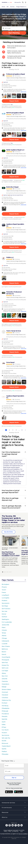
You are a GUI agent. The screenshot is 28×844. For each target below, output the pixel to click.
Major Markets (8, 580)
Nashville (4, 719)
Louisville (4, 643)
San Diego (5, 606)
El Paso (4, 727)
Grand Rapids (6, 657)
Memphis (4, 716)
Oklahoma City (6, 700)
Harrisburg (5, 705)
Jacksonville (5, 625)
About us (4, 817)
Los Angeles (5, 598)
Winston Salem (6, 689)
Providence (5, 714)
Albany (4, 673)
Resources (5, 812)
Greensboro (5, 684)
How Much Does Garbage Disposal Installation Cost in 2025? (11, 554)
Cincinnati (5, 692)
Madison (4, 751)
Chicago (4, 638)
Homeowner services (8, 802)
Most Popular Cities (7, 761)
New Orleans (6, 646)
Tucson (4, 590)
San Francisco (6, 608)
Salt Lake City (6, 738)
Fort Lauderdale (7, 622)
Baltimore (5, 649)
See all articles (8, 532)
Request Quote (14, 101)
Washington (5, 619)
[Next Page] (25, 430)
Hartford (4, 617)
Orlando (4, 630)
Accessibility (21, 831)
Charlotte (5, 681)
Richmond (5, 743)
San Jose (4, 611)
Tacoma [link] (12, 6)
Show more (23, 91)
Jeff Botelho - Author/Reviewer (10, 547)
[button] (4, 96)
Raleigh (4, 687)
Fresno (4, 592)
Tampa (4, 633)
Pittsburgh (5, 711)
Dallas (3, 724)
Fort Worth (5, 730)
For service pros (7, 807)
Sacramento (5, 603)
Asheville (4, 678)
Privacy (5, 831)
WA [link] (7, 6)
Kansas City (5, 665)
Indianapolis (5, 641)
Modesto (4, 600)
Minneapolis (5, 660)
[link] (14, 77)
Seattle (4, 749)
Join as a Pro (17, 2)
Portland (4, 703)
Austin (4, 722)
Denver (4, 614)
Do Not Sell (15, 831)
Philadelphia (5, 708)
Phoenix (4, 587)
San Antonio (5, 735)
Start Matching (14, 33)
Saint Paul (5, 662)
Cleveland (5, 695)
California (10, 831)
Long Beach (5, 595)
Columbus (5, 697)
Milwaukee (5, 754)
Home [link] (3, 6)
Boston (4, 652)
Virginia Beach (6, 746)
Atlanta (4, 635)
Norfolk (4, 740)
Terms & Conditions (23, 833)
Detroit (4, 654)
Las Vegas (5, 670)
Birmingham (5, 584)
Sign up (14, 777)
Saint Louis (5, 668)
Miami (3, 627)
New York (5, 676)
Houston (4, 732)
